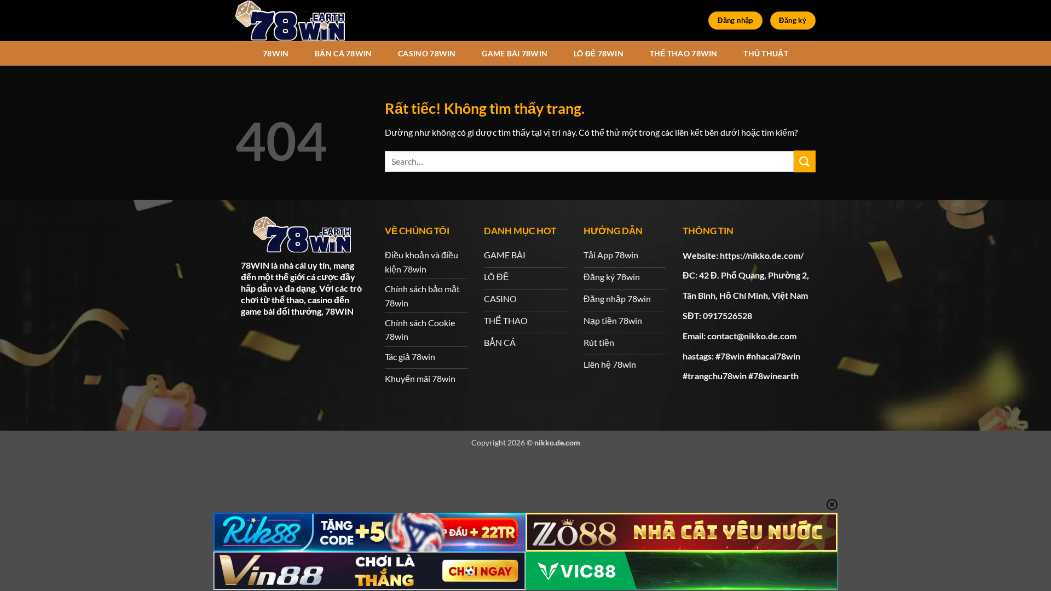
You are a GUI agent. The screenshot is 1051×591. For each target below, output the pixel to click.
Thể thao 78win (684, 53)
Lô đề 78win (598, 53)
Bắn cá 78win (343, 53)
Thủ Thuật (765, 53)
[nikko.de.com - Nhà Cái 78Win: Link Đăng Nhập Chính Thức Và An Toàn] (290, 20)
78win (275, 53)
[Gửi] (805, 161)
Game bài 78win (514, 53)
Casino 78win (426, 53)
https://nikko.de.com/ (762, 255)
